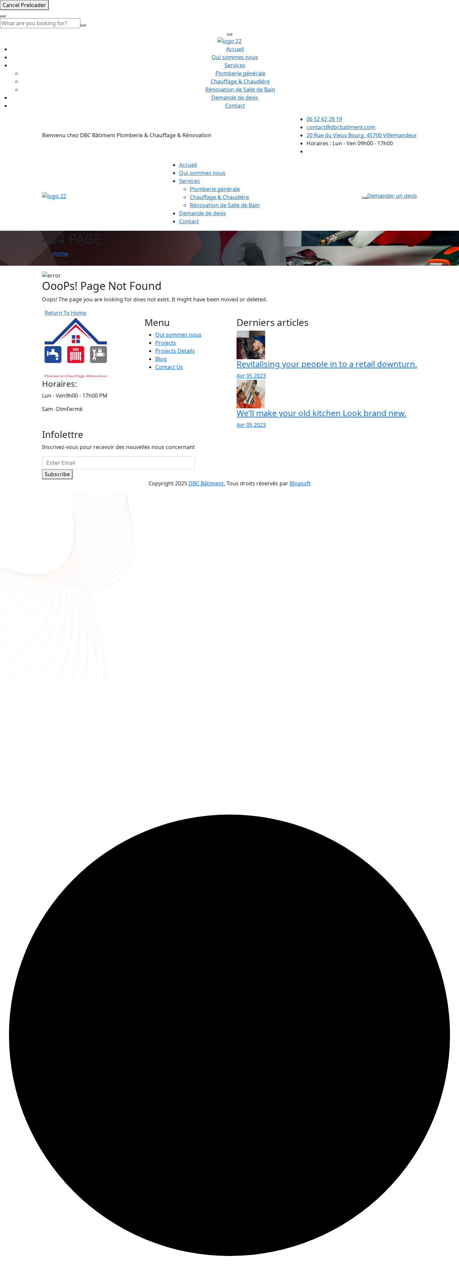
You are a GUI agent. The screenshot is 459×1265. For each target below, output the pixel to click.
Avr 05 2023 (251, 375)
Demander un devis (392, 195)
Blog (161, 359)
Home (60, 253)
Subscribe (57, 474)
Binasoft (300, 483)
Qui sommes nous (235, 57)
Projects (165, 342)
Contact (235, 105)
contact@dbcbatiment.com (340, 127)
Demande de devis (234, 97)
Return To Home (65, 313)
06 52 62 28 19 (324, 119)
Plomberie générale (240, 73)
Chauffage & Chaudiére (240, 81)
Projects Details (175, 351)
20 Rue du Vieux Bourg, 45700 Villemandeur (361, 135)
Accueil (235, 49)
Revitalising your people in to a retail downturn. (327, 363)
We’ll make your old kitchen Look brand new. (321, 412)
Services (234, 65)
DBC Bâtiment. (207, 483)
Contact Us (169, 367)
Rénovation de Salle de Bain (240, 89)
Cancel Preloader (24, 5)
